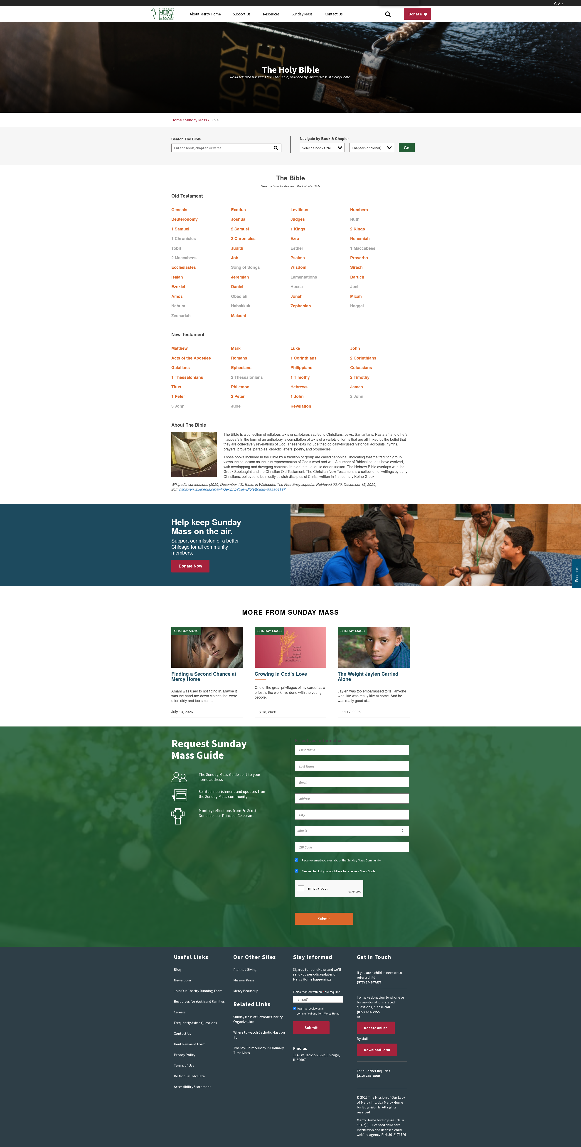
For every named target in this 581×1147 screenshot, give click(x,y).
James (356, 387)
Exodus (238, 210)
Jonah (296, 296)
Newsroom (182, 980)
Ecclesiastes (183, 267)
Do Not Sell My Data (189, 1076)
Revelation (300, 406)
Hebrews (299, 387)
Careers (180, 1012)
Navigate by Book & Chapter (324, 138)
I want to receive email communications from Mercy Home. (318, 1010)
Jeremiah (240, 277)
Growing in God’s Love (281, 673)
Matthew (179, 348)
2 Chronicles (243, 238)
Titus (176, 387)
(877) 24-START (369, 982)
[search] (220, 148)
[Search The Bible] (275, 148)
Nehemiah (360, 238)
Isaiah (177, 277)
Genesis (179, 210)
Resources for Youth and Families (199, 1001)
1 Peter (178, 396)
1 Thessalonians (187, 377)
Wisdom (298, 267)
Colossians (361, 367)
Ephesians (241, 367)
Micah (356, 296)
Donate (416, 14)
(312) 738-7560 (368, 1075)
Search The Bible (186, 139)
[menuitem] (205, 14)
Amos (177, 296)
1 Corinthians (303, 358)
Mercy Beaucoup (245, 990)
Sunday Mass (196, 119)
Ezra (294, 238)
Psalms (297, 258)
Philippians (301, 367)
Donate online (375, 1027)
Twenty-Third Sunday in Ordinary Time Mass (258, 1050)
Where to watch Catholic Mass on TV (259, 1034)
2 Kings (357, 229)
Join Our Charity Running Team (198, 990)
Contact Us (182, 1033)
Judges (297, 219)
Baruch (357, 277)
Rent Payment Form (189, 1044)
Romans (239, 358)
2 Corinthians (363, 358)
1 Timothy (300, 377)
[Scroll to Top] (567, 1137)
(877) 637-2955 (368, 1012)
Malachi (238, 315)
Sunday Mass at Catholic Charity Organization (258, 1019)
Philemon (240, 387)
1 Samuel (180, 229)
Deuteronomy (184, 219)
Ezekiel (178, 286)
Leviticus (299, 210)
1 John (297, 396)
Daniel (237, 286)
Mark (236, 348)
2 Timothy (359, 377)
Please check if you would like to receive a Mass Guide (339, 871)
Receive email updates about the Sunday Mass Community (341, 860)
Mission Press (243, 980)
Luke (295, 348)
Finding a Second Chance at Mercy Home (203, 676)
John (355, 348)
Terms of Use (184, 1065)
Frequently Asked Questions (195, 1022)
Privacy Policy (184, 1054)
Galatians (180, 367)
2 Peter (238, 396)
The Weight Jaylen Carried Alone (368, 676)
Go (406, 148)
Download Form (377, 1049)
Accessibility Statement (192, 1086)
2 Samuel (240, 229)
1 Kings (297, 229)
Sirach (356, 267)
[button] (576, 573)
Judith (237, 248)
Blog (177, 969)
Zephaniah (300, 306)
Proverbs (359, 258)
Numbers (359, 210)
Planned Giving (245, 969)
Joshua (238, 219)
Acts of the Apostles (191, 358)
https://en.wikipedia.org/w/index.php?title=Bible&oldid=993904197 (232, 489)
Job (234, 258)
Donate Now (190, 566)
